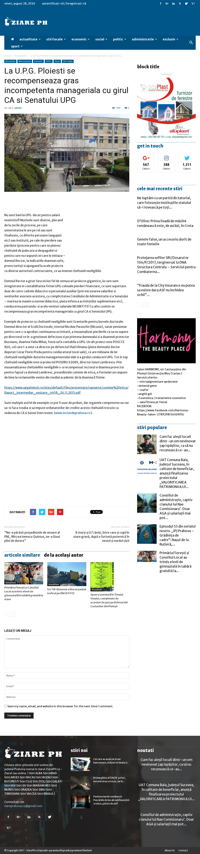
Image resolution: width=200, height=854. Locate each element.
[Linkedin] (173, 3)
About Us (170, 850)
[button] (191, 42)
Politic (118, 39)
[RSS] (180, 3)
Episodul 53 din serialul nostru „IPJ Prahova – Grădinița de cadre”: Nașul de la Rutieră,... (178, 535)
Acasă (7, 55)
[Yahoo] (193, 3)
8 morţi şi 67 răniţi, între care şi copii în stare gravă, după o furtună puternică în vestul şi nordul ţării (101, 537)
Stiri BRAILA (45, 793)
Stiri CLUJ (26, 781)
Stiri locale (54, 39)
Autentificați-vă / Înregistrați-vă (64, 3)
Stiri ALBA (35, 773)
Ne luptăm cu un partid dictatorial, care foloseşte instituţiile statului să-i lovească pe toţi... (164, 203)
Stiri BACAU (28, 777)
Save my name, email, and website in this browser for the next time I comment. (60, 706)
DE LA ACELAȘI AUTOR (63, 555)
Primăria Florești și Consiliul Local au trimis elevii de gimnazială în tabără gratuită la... (175, 562)
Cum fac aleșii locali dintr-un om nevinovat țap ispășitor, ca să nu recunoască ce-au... (178, 443)
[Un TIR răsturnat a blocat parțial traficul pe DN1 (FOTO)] (66, 574)
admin (18, 107)
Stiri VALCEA (28, 793)
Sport (15, 46)
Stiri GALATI (54, 781)
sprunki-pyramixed (50, 850)
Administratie (143, 39)
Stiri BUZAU (44, 777)
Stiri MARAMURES (39, 785)
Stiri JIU (21, 785)
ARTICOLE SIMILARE (22, 555)
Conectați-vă (146, 156)
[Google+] (167, 3)
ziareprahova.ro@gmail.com (23, 806)
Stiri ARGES (11, 777)
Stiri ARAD (50, 773)
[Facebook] (160, 3)
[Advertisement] (66, 203)
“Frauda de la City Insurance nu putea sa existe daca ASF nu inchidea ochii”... (166, 290)
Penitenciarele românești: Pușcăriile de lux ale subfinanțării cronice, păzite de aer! (111, 800)
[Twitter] (186, 3)
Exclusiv (169, 39)
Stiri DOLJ (39, 781)
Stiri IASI (10, 785)
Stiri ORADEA (23, 789)
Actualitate (29, 39)
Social (99, 39)
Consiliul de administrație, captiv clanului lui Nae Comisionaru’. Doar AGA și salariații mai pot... (176, 506)
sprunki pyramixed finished (77, 850)
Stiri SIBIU (39, 789)
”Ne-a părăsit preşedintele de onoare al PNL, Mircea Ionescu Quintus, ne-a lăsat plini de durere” (32, 537)
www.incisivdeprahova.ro (72, 413)
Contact (183, 850)
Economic (79, 39)
